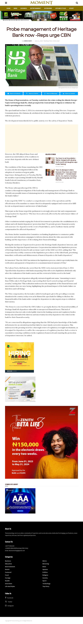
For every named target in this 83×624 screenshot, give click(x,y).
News (15, 8)
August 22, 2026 (59, 166)
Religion (45, 575)
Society (45, 578)
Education (8, 564)
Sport (71, 8)
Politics (45, 572)
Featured (8, 572)
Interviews (48, 8)
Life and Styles (60, 8)
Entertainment (35, 8)
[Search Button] (77, 3)
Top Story (46, 586)
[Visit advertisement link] (41, 16)
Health (7, 581)
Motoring (46, 564)
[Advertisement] (41, 138)
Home (8, 8)
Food (7, 575)
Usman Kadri (28, 41)
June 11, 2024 (39, 41)
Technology (46, 583)
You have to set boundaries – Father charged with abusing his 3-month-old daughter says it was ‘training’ (66, 161)
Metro (45, 561)
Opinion (45, 569)
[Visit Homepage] (41, 3)
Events (7, 569)
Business (24, 8)
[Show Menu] (6, 3)
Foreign (7, 578)
